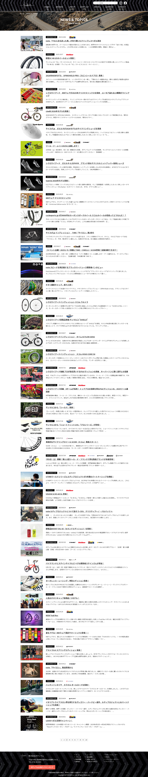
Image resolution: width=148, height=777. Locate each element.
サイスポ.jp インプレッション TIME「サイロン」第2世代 (70, 232)
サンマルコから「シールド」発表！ (60, 407)
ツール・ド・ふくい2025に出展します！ (62, 146)
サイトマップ (109, 761)
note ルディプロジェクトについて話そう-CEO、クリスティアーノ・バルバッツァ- (79, 511)
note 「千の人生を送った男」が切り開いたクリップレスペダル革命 (73, 40)
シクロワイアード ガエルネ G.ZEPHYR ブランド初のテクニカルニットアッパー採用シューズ (85, 163)
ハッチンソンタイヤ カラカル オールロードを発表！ (68, 684)
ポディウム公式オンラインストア (42, 767)
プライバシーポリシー (112, 759)
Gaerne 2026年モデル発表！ (58, 180)
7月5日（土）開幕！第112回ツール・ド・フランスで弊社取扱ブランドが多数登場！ (80, 459)
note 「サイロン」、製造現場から (59, 667)
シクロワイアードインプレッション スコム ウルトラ (67, 302)
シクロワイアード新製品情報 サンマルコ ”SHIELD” (67, 319)
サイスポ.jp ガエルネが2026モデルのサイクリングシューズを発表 (73, 128)
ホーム (47, 7)
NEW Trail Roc (52, 615)
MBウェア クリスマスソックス (58, 198)
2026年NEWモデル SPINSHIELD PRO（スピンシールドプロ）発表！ (75, 75)
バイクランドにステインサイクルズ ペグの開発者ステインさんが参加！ (75, 563)
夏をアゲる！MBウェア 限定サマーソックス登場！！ (67, 632)
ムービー (97, 7)
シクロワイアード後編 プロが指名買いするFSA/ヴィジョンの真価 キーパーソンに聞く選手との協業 (87, 371)
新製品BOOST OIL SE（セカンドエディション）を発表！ (69, 528)
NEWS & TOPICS (92, 761)
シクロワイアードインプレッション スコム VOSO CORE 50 (70, 354)
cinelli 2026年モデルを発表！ (58, 111)
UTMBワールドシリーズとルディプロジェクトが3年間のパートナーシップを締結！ (80, 476)
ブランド (59, 7)
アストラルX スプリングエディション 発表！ (64, 650)
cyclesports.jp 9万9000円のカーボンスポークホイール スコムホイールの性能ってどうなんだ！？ (86, 215)
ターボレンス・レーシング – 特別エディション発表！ (67, 580)
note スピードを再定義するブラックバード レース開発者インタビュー (74, 267)
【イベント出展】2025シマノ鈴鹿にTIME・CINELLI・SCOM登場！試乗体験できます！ (82, 250)
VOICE (107, 757)
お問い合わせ (122, 7)
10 (86, 740)
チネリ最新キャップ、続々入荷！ (59, 284)
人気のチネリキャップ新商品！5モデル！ (63, 598)
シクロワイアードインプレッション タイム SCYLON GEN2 (70, 336)
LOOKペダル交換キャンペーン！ (59, 720)
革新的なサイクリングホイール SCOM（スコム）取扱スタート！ (72, 442)
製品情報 (72, 7)
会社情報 (109, 7)
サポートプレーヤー (111, 755)
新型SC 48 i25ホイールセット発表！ (61, 58)
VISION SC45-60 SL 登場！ (57, 494)
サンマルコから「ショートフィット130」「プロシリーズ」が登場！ (73, 424)
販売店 (84, 7)
